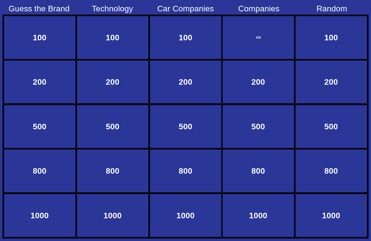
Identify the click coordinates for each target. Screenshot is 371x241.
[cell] (39, 37)
